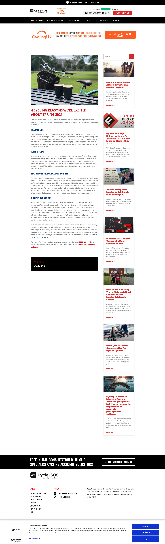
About (88, 20)
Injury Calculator (37, 20)
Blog (31, 511)
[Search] (131, 56)
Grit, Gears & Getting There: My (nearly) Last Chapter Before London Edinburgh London (118, 294)
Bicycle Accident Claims (55, 20)
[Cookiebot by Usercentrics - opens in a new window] (16, 540)
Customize (144, 532)
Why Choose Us (101, 20)
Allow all (145, 526)
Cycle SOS (39, 266)
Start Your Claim (35, 508)
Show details (33, 538)
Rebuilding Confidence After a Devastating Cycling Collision (118, 84)
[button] (97, 13)
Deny (145, 539)
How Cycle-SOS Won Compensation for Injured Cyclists (117, 348)
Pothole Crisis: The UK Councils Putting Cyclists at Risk (118, 241)
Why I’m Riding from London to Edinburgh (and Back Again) (117, 192)
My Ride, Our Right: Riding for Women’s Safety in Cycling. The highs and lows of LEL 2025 (118, 138)
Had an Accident (74, 20)
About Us (33, 502)
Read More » (110, 105)
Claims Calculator (36, 499)
